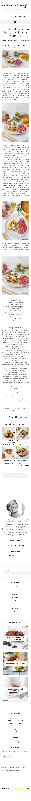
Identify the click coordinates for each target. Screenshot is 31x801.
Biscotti (15, 589)
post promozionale (22, 43)
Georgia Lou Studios (18, 790)
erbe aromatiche (12, 42)
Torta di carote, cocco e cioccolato (8, 462)
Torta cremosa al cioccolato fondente (15, 690)
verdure (15, 616)
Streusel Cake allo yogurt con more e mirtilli (8, 442)
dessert (15, 600)
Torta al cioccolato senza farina (15, 638)
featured (12, 43)
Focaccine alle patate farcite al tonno (15, 664)
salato (25, 45)
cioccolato (15, 594)
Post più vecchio (24, 475)
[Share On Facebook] (6, 417)
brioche (15, 591)
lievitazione (15, 608)
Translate (21, 557)
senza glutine (15, 47)
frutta (15, 605)
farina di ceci (23, 42)
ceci (4, 42)
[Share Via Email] (16, 417)
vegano (15, 614)
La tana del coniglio (19, 788)
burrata (25, 40)
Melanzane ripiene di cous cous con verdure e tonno (22, 462)
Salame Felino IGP (16, 45)
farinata (5, 43)
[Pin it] (12, 417)
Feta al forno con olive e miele (22, 442)
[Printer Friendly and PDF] (24, 418)
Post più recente (7, 475)
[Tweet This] (9, 417)
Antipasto (18, 40)
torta (15, 611)
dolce (15, 603)
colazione (15, 597)
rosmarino (6, 45)
